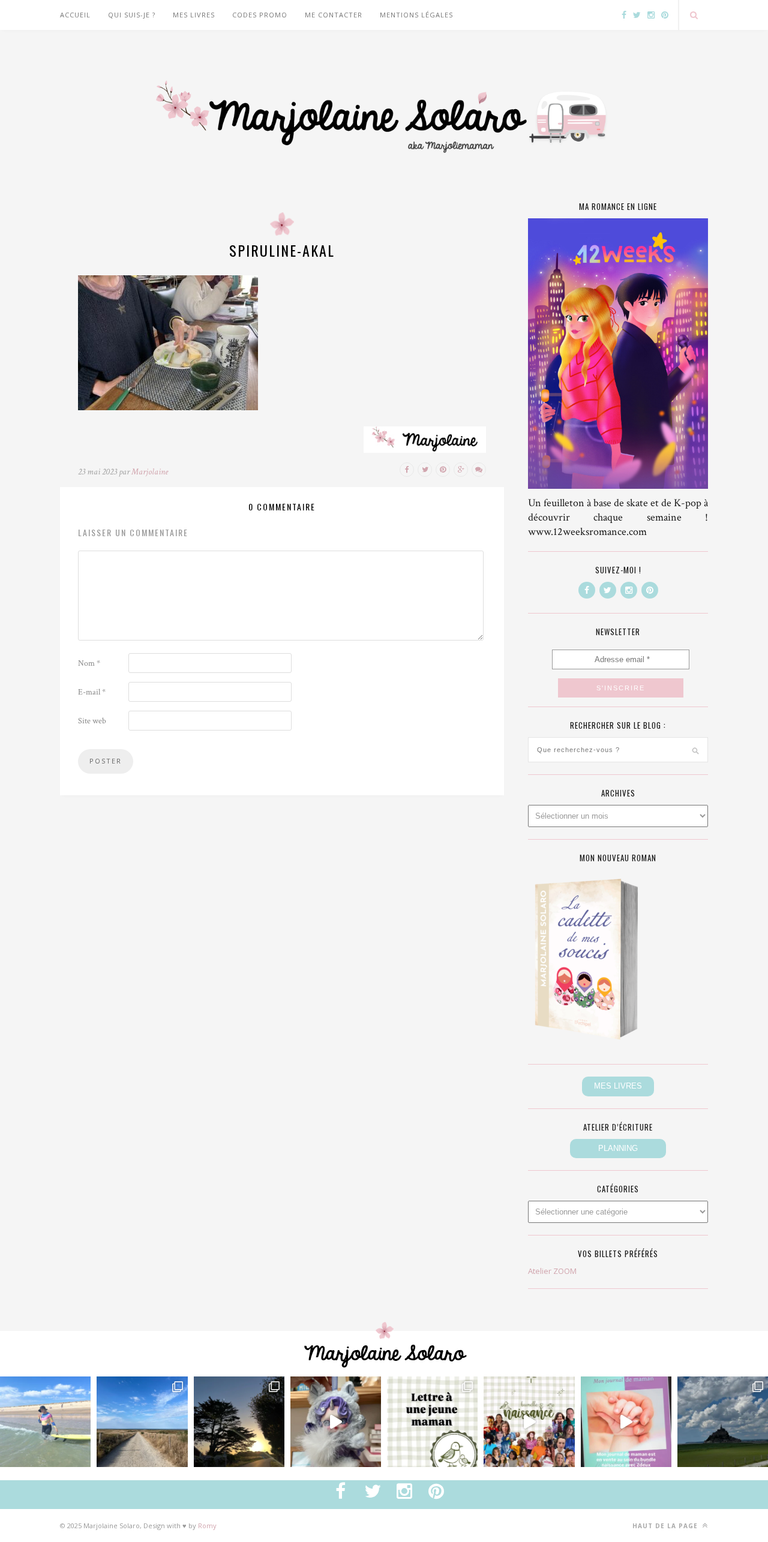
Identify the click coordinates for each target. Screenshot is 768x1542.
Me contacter (333, 14)
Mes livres (194, 14)
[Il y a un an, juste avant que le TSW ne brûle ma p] (45, 1421)
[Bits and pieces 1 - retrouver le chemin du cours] (142, 1421)
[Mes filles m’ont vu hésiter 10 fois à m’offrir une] (335, 1421)
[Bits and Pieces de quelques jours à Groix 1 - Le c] (239, 1421)
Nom (89, 663)
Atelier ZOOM (552, 1271)
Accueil (75, 14)
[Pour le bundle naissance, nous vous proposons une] (432, 1421)
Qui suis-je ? (131, 14)
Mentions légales (416, 14)
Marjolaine (149, 471)
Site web (92, 721)
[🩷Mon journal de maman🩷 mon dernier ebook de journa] (626, 1421)
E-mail (92, 692)
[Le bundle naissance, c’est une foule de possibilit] (529, 1421)
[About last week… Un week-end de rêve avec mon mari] (722, 1421)
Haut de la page (666, 1526)
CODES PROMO (259, 14)
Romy (207, 1525)
